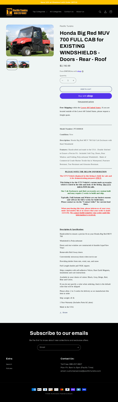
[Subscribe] (78, 347)
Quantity (63, 76)
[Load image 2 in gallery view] (24, 64)
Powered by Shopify (66, 393)
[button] (39, 11)
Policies (9, 368)
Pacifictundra (55, 393)
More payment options (86, 101)
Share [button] (65, 312)
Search (9, 364)
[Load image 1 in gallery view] (12, 64)
